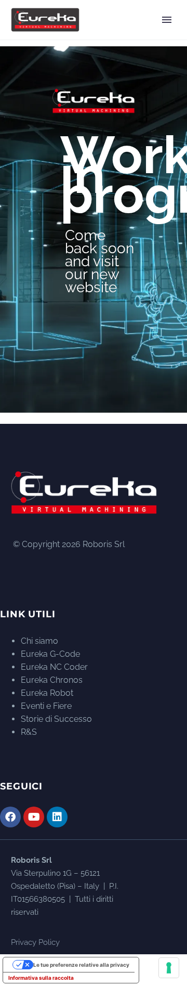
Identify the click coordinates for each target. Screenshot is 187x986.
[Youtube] (33, 817)
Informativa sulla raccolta (41, 978)
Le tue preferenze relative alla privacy (81, 965)
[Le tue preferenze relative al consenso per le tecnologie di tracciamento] (169, 968)
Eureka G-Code (50, 654)
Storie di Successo (56, 719)
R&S (29, 732)
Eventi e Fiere (46, 706)
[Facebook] (10, 817)
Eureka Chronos (52, 680)
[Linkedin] (57, 817)
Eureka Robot (47, 693)
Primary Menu (166, 20)
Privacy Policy (35, 942)
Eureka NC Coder (54, 667)
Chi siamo (39, 641)
